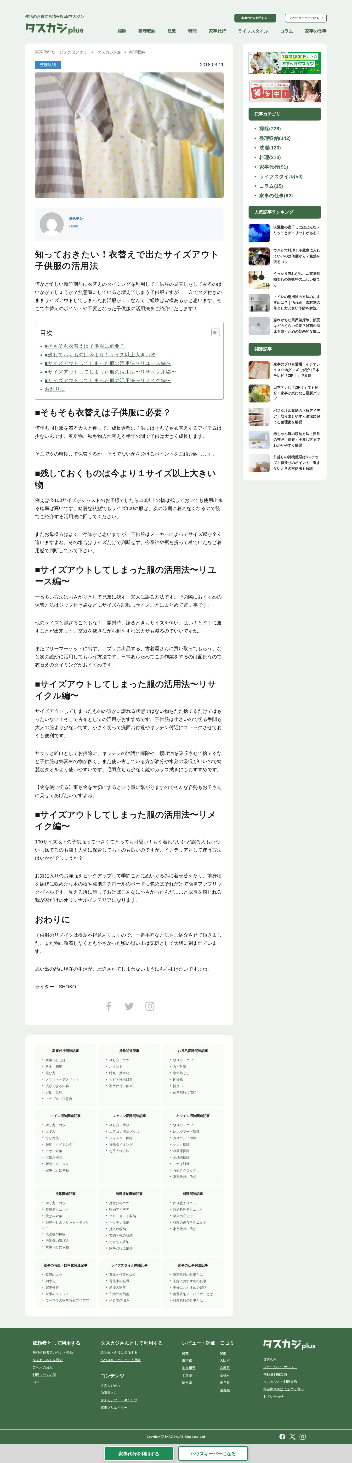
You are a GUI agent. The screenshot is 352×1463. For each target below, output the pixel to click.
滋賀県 (225, 1390)
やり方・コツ (119, 1060)
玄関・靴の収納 (121, 1235)
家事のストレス (57, 1294)
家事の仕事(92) (276, 195)
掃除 (122, 31)
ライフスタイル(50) (281, 176)
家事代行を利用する (254, 18)
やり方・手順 (119, 1125)
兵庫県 (225, 1368)
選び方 (50, 1073)
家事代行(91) (273, 167)
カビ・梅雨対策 (121, 1079)
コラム (286, 31)
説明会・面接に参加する (119, 1352)
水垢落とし (181, 1073)
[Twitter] (129, 1008)
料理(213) (270, 157)
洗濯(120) (270, 147)
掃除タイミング (121, 1144)
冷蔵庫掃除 (181, 1151)
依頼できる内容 (57, 1086)
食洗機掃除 (181, 1157)
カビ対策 (179, 1066)
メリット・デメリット (62, 1079)
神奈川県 (188, 1368)
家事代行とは (55, 1060)
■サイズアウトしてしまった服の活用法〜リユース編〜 (108, 363)
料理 (192, 31)
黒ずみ (50, 1131)
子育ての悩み (119, 1300)
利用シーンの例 (44, 1375)
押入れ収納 (117, 1229)
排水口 (178, 1086)
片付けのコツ (119, 1203)
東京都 (187, 1360)
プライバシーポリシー (280, 1367)
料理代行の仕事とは (188, 1300)
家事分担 (52, 1287)
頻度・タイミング (58, 1144)
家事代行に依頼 (121, 1086)
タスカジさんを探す (48, 1360)
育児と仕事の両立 (122, 1274)
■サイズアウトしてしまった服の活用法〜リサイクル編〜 (110, 371)
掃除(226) (270, 128)
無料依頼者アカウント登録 (53, 1352)
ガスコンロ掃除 (184, 1138)
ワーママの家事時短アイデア (67, 1300)
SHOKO (75, 218)
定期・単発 (53, 1092)
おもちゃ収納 (119, 1242)
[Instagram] (150, 1008)
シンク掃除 (181, 1144)
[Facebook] (109, 1008)
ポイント (116, 1066)
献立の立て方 (183, 1216)
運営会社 (270, 1359)
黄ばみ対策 (53, 1216)
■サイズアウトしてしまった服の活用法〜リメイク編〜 (108, 380)
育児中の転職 (119, 1281)
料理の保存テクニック (189, 1222)
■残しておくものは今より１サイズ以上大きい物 (100, 354)
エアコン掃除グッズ (124, 1131)
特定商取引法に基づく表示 (283, 1389)
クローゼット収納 (122, 1216)
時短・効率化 (119, 1073)
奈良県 (225, 1383)
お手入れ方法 (119, 1151)
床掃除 (178, 1079)
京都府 (225, 1375)
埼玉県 (187, 1383)
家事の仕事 (316, 31)
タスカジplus (110, 1385)
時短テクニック (57, 1164)
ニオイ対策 (53, 1151)
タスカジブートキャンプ (119, 1400)
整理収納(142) (275, 138)
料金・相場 (53, 1066)
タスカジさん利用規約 (280, 1382)
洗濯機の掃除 (55, 1234)
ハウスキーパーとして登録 (121, 1360)
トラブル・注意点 (58, 1099)
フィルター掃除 (121, 1138)
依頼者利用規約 (275, 1374)
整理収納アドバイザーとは (193, 1294)
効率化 (50, 1281)
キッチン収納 (119, 1222)
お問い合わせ (273, 1396)
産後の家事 (117, 1287)
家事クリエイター (114, 1407)
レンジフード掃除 (186, 1131)
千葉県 (187, 1375)
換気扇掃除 (53, 1157)
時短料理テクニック (188, 1209)
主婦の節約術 (119, 1294)
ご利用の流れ (43, 1367)
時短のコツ (53, 1274)
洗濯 (172, 31)
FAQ (36, 1382)
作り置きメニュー (186, 1203)
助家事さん (109, 1393)
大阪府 (225, 1360)
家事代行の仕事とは (188, 1274)
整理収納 (147, 31)
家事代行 (217, 31)
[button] (213, 332)
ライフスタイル (253, 31)
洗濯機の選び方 (57, 1241)
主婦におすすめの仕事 (189, 1281)
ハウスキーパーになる (304, 18)
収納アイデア (119, 1209)
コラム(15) (271, 186)
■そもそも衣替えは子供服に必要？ (85, 346)
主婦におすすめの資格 (189, 1287)
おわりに (55, 389)
